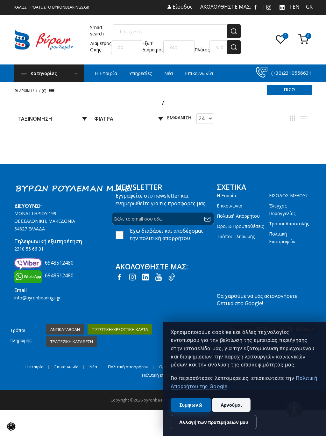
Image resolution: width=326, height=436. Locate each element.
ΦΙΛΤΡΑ (103, 118)
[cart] (305, 39)
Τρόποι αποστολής (289, 224)
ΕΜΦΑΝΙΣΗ (179, 118)
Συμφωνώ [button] (190, 405)
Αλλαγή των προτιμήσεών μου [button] (213, 422)
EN (295, 6)
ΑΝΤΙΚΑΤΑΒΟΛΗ (65, 329)
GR (309, 6)
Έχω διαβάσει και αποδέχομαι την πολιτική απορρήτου (166, 234)
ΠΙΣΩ (289, 89)
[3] (292, 118)
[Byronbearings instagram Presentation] (269, 6)
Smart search (97, 30)
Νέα (168, 73)
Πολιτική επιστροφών (282, 237)
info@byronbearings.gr (37, 298)
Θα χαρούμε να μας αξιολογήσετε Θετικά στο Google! (257, 299)
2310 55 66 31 (29, 249)
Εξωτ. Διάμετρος (152, 46)
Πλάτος (202, 50)
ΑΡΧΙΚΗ (25, 91)
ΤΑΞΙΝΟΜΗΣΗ (35, 118)
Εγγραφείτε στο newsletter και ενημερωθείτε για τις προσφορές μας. (161, 199)
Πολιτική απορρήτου (238, 216)
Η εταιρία (226, 195)
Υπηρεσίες (140, 73)
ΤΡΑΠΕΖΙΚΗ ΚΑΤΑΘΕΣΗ (71, 341)
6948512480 (59, 262)
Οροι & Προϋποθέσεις (240, 226)
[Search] (234, 31)
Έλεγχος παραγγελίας (282, 209)
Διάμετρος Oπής (100, 46)
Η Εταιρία (106, 73)
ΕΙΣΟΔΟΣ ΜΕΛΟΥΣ (288, 195)
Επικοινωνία (199, 73)
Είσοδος (182, 6)
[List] (303, 118)
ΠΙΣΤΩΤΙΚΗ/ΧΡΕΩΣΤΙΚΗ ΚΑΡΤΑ (120, 329)
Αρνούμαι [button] (231, 405)
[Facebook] (255, 6)
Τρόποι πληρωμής (236, 236)
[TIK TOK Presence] (171, 276)
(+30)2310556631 (291, 73)
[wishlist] (282, 39)
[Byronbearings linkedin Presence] (282, 6)
